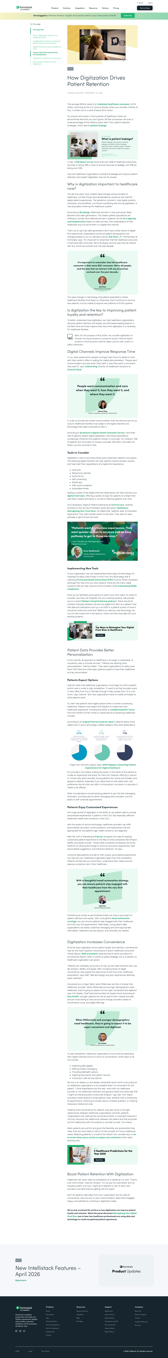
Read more (20, 1280)
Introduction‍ (38, 30)
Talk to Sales (145, 8)
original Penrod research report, (98, 722)
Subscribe (128, 15)
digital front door (76, 496)
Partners (105, 8)
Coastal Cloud (74, 369)
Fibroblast (81, 162)
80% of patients (90, 954)
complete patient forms (122, 709)
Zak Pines (113, 237)
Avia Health (73, 996)
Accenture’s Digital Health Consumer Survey (102, 433)
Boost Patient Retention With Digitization (44, 63)
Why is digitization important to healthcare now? (45, 36)
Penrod (99, 836)
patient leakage (98, 125)
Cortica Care (117, 505)
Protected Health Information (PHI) (95, 580)
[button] (55, 8)
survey (90, 162)
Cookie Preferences (141, 1322)
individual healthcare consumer (114, 104)
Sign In (150, 3)
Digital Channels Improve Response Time (47, 48)
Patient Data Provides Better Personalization (45, 54)
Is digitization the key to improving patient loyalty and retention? (46, 42)
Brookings (85, 212)
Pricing (116, 8)
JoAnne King (91, 366)
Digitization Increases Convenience (47, 58)
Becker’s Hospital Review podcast (99, 601)
